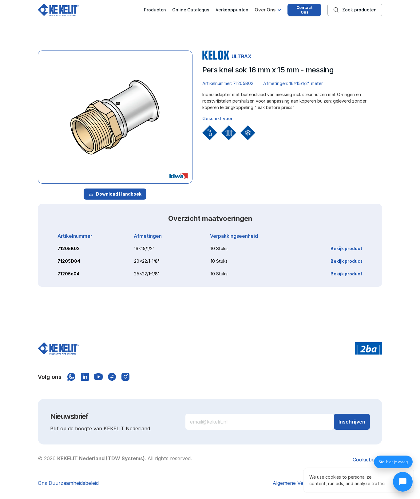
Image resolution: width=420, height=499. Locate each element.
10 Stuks (219, 248)
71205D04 (68, 261)
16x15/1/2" (144, 248)
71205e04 (68, 273)
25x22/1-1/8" (147, 273)
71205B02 (68, 248)
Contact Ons (304, 9)
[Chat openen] (403, 482)
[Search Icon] (354, 10)
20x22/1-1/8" (147, 261)
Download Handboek (118, 194)
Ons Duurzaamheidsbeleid (68, 483)
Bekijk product (347, 248)
